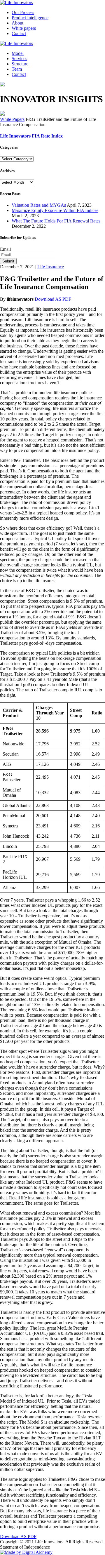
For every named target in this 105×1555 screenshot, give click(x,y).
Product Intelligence (30, 17)
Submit (8, 261)
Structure (20, 63)
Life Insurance (50, 266)
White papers (24, 28)
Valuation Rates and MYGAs (39, 205)
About (17, 22)
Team (17, 69)
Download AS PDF (53, 299)
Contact (19, 33)
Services (19, 58)
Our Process (23, 12)
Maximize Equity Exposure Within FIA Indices (55, 210)
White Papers (12, 119)
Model (18, 53)
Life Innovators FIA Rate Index (31, 135)
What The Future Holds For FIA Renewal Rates (56, 220)
